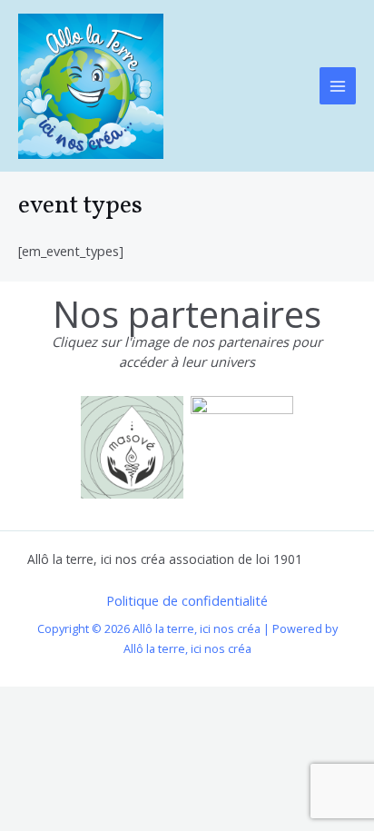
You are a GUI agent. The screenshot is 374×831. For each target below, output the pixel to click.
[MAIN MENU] (338, 85)
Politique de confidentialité (187, 600)
